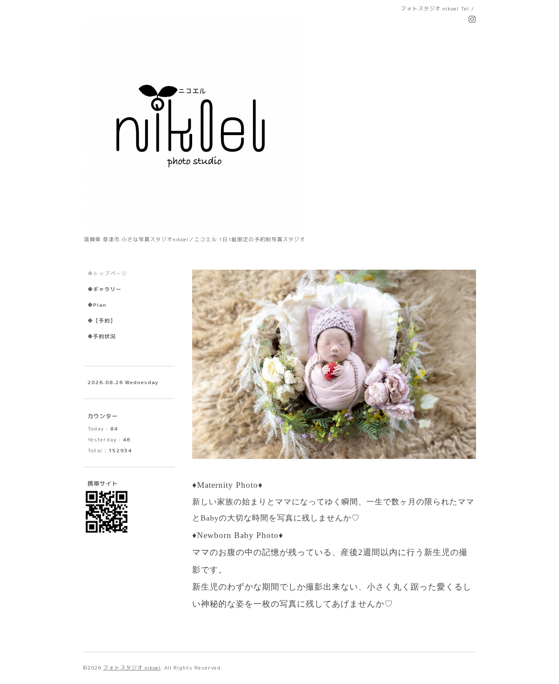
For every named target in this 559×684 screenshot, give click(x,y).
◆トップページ (107, 273)
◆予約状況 (101, 336)
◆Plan (96, 305)
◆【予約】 (101, 320)
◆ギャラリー (104, 289)
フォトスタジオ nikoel (132, 668)
